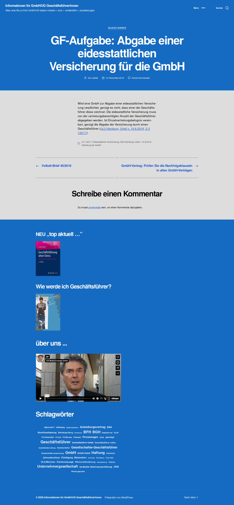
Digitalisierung (107, 433)
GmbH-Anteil (83, 453)
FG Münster (67, 437)
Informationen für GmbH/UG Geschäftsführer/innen (41, 5)
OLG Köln (109, 457)
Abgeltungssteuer (72, 427)
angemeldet (94, 207)
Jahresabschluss (51, 457)
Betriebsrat (78, 433)
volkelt (95, 77)
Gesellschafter (63, 447)
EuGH (116, 432)
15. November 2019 (115, 77)
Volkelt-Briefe (117, 28)
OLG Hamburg (127, 141)
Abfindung (60, 427)
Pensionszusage (65, 461)
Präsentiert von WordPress (119, 497)
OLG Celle (91, 458)
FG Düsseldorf (48, 437)
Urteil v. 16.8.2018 (142, 141)
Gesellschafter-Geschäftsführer (94, 447)
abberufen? (49, 427)
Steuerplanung (102, 462)
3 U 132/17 (87, 141)
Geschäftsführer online (105, 442)
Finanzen (77, 437)
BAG (109, 427)
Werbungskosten (78, 471)
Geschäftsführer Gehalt (82, 442)
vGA (116, 466)
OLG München (48, 461)
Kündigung (67, 457)
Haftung (98, 452)
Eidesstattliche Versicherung (106, 141)
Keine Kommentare (141, 77)
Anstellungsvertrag (92, 427)
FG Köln (58, 437)
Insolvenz (110, 453)
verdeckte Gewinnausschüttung (95, 466)
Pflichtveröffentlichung (85, 462)
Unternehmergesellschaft (57, 466)
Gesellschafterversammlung (52, 453)
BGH (96, 431)
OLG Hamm (100, 458)
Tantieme (111, 462)
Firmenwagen (90, 437)
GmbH (70, 452)
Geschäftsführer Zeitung (47, 448)
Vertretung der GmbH (91, 145)
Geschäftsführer (55, 442)
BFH (87, 431)
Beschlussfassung (47, 432)
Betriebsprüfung (65, 432)
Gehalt (102, 437)
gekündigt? (110, 437)
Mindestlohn (80, 457)
